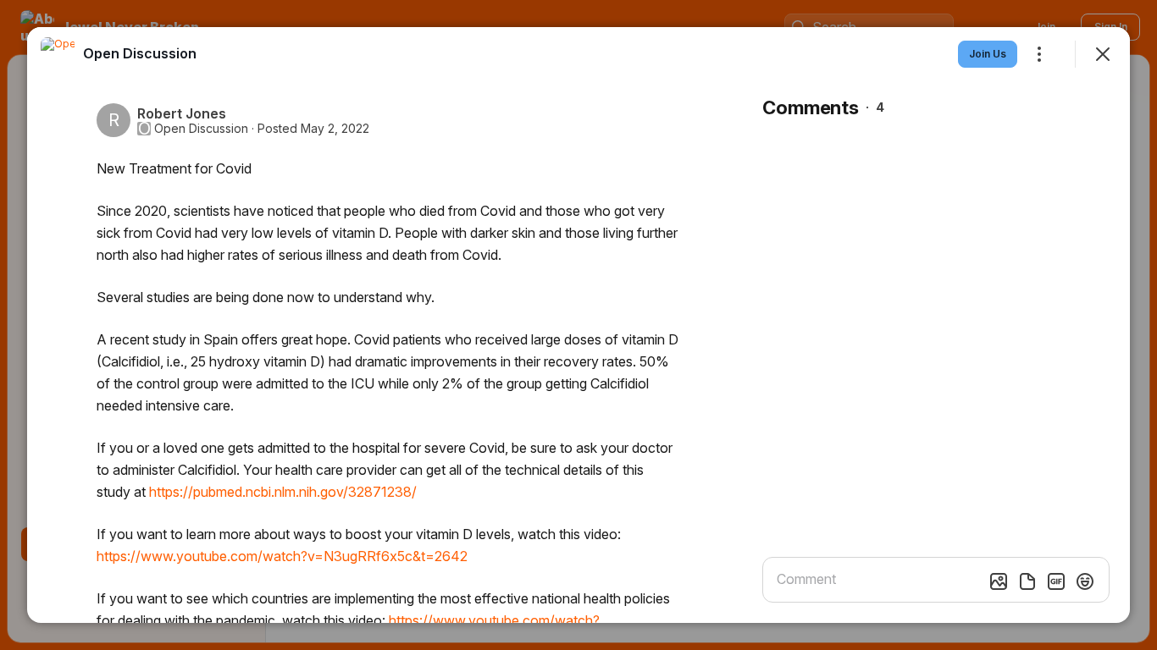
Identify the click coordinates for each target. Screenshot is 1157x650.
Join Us (987, 53)
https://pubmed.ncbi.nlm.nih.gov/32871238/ (283, 491)
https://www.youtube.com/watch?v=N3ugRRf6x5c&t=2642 (282, 556)
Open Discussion (201, 128)
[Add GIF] (1056, 581)
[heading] (140, 53)
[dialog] (578, 325)
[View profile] (58, 54)
